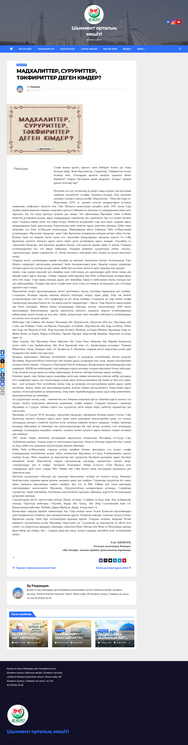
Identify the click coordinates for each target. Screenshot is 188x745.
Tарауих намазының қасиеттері (35, 567)
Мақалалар (67, 49)
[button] (180, 49)
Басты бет (25, 49)
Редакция (35, 87)
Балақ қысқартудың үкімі (112, 567)
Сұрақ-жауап (89, 49)
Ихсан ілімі (110, 49)
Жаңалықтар (46, 49)
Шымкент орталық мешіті (38, 731)
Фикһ (140, 49)
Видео (127, 49)
